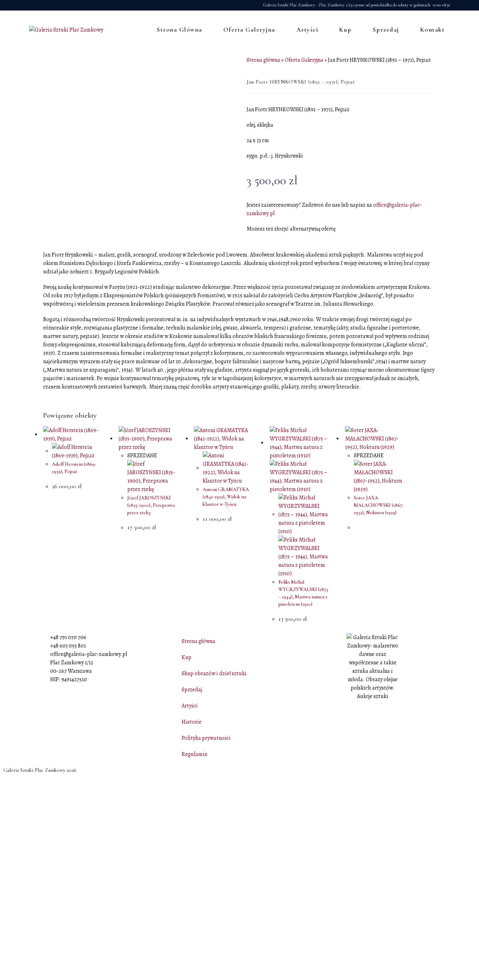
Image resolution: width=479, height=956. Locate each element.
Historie (192, 722)
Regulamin (194, 754)
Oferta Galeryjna (304, 60)
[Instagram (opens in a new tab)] (42, 5)
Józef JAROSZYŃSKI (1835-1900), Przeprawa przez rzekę (151, 505)
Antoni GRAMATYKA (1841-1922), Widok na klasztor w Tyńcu (226, 496)
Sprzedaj (192, 689)
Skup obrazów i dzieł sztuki (214, 673)
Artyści (190, 706)
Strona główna (263, 60)
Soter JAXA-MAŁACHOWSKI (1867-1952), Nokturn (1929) (379, 505)
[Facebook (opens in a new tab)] (33, 5)
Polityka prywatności (206, 738)
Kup (186, 657)
